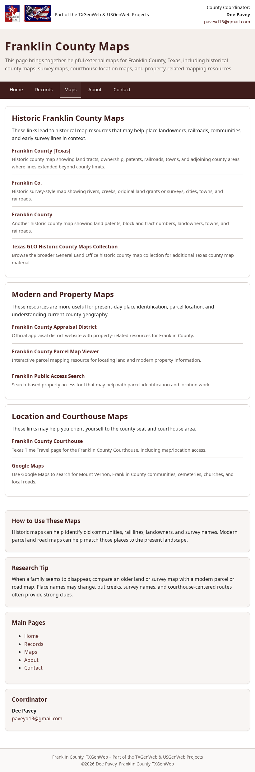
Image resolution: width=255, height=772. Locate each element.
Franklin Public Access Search (48, 376)
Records (44, 89)
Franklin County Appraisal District (54, 326)
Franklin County (32, 214)
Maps (70, 89)
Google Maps (28, 465)
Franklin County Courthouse (47, 441)
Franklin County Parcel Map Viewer (55, 351)
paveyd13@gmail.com (227, 22)
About (94, 89)
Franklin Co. (27, 182)
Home (16, 89)
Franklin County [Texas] (41, 150)
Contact (122, 89)
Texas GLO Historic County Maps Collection (65, 246)
